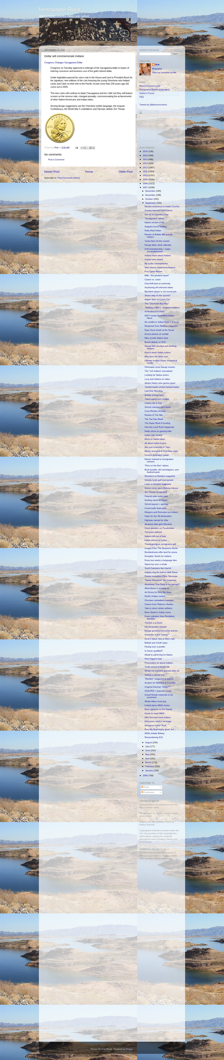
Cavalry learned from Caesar (158, 210)
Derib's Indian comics (155, 596)
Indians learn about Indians (158, 255)
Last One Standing (154, 391)
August (149, 742)
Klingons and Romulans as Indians (161, 512)
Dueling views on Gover (156, 500)
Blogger (129, 1049)
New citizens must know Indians (160, 267)
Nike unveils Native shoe (156, 338)
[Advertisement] (158, 884)
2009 (145, 179)
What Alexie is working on (157, 588)
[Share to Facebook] (90, 147)
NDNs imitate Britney (155, 733)
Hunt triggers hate (153, 659)
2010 (145, 175)
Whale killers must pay (155, 701)
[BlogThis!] (84, 147)
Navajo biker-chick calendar (158, 245)
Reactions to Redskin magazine (160, 476)
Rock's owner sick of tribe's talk (160, 639)
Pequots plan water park (156, 496)
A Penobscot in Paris (154, 311)
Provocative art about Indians (159, 663)
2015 (145, 155)
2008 (145, 183)
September (150, 203)
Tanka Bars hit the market (157, 241)
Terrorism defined (153, 532)
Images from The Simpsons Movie (161, 548)
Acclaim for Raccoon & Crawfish (160, 683)
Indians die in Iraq (153, 403)
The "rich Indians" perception (158, 371)
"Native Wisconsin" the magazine (160, 580)
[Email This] (82, 147)
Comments (148, 792)
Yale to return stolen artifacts (158, 608)
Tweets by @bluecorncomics (153, 105)
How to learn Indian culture (158, 352)
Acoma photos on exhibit (156, 334)
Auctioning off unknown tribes (159, 287)
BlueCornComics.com (149, 86)
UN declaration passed (156, 627)
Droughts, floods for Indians (158, 556)
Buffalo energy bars (154, 395)
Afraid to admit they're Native (158, 655)
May (147, 754)
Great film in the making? (157, 635)
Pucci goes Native (153, 271)
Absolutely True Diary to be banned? (162, 584)
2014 (145, 159)
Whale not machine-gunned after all (162, 671)
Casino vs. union (153, 279)
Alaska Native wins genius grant (160, 383)
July (147, 746)
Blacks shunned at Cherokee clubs (161, 451)
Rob (57, 147)
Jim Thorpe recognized (156, 492)
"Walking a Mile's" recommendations (162, 307)
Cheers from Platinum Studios (159, 604)
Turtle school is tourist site (157, 667)
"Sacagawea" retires (154, 218)
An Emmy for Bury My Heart (158, 592)
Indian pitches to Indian (156, 540)
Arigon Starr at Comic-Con (157, 299)
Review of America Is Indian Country (162, 206)
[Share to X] (87, 147)
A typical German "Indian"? (157, 687)
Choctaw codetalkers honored (159, 600)
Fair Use (143, 833)
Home (89, 171)
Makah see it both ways (156, 643)
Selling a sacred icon (155, 675)
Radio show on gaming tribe (158, 431)
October (149, 199)
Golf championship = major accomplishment (158, 250)
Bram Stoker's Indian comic (158, 612)
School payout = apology (156, 504)
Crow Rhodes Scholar (155, 411)
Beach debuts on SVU (155, 342)
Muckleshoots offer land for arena (161, 552)
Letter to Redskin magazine (158, 484)
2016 (145, 151)
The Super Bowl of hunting (157, 423)
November (150, 195)
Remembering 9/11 (154, 737)
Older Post (126, 171)
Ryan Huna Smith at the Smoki (159, 330)
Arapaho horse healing (156, 226)
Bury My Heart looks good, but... (160, 729)
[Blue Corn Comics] (148, 140)
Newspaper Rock (60, 9)
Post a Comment (56, 159)
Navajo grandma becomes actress (161, 631)
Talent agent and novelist (157, 399)
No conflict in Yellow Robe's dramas (162, 322)
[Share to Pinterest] (93, 147)
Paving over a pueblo (155, 647)
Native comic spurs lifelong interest (161, 488)
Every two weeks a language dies (161, 560)
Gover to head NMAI (154, 713)
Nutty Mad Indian (153, 230)
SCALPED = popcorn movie (158, 691)
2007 (145, 187)
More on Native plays (155, 439)
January (149, 770)
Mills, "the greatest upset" (157, 275)
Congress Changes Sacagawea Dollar (63, 62)
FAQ (141, 97)
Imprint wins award (154, 259)
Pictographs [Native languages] (154, 89)
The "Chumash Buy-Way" (157, 303)
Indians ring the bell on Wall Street (161, 572)
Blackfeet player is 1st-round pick (160, 291)
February (150, 766)
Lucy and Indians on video (157, 379)
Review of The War (154, 415)
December (150, 191)
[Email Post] (76, 147)
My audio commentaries (156, 263)
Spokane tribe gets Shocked (158, 524)
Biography (157, 69)
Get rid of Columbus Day (156, 214)
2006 (145, 775)
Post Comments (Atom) (68, 178)
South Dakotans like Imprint (158, 568)
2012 (145, 167)
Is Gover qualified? (154, 651)
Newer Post (51, 171)
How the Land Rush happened (159, 427)
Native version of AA (154, 222)
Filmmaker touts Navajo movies (160, 367)
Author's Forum (146, 93)
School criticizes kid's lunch (158, 407)
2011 (145, 171)
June (148, 750)
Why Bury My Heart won (156, 356)
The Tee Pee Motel (154, 419)
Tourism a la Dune (153, 623)
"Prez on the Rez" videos (157, 465)
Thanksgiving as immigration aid (160, 544)
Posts (146, 787)
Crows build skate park (156, 508)
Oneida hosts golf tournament (159, 480)
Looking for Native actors (157, 375)
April (147, 758)
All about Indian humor (155, 443)
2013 (145, 163)
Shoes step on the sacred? (158, 295)
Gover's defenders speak (157, 455)
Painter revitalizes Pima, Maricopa (161, 576)
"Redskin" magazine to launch (159, 679)
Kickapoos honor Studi (155, 725)
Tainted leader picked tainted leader (162, 387)
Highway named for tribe (156, 520)
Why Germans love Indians (158, 717)
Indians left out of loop (155, 536)
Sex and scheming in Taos (157, 447)
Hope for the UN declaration (158, 516)
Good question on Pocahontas (159, 528)
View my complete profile (164, 72)
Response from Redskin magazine (161, 326)
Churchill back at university (157, 283)
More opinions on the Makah (158, 709)
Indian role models (153, 435)
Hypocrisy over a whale (156, 564)
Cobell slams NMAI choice (157, 705)
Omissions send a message (158, 721)
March (148, 762)
